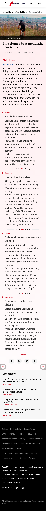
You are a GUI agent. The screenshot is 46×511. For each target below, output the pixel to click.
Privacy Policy (18, 467)
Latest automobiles (35, 439)
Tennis (18, 448)
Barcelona (8, 64)
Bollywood (6, 429)
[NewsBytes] (17, 4)
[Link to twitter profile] (17, 488)
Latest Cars (19, 443)
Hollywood (31, 434)
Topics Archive (8, 478)
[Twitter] (26, 361)
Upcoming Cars (31, 453)
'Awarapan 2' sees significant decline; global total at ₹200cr (21, 390)
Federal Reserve (10, 405)
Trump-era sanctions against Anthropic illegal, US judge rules (21, 411)
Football (21, 434)
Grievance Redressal (10, 474)
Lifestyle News (21, 12)
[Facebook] (11, 361)
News (10, 12)
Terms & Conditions (34, 467)
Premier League (33, 443)
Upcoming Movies (9, 458)
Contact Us (6, 471)
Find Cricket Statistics (11, 482)
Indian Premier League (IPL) (13, 439)
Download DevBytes (25, 478)
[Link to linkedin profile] (23, 488)
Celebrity (17, 429)
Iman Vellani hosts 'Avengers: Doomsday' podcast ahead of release (22, 380)
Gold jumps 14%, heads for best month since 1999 (21, 400)
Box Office (7, 394)
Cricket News (29, 429)
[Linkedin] (34, 361)
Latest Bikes (7, 443)
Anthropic (7, 415)
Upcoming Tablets (27, 458)
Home (4, 12)
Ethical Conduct (20, 471)
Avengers (7, 384)
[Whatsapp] (19, 361)
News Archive (35, 474)
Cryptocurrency (8, 434)
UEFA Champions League (12, 453)
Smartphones (7, 448)
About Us (5, 467)
